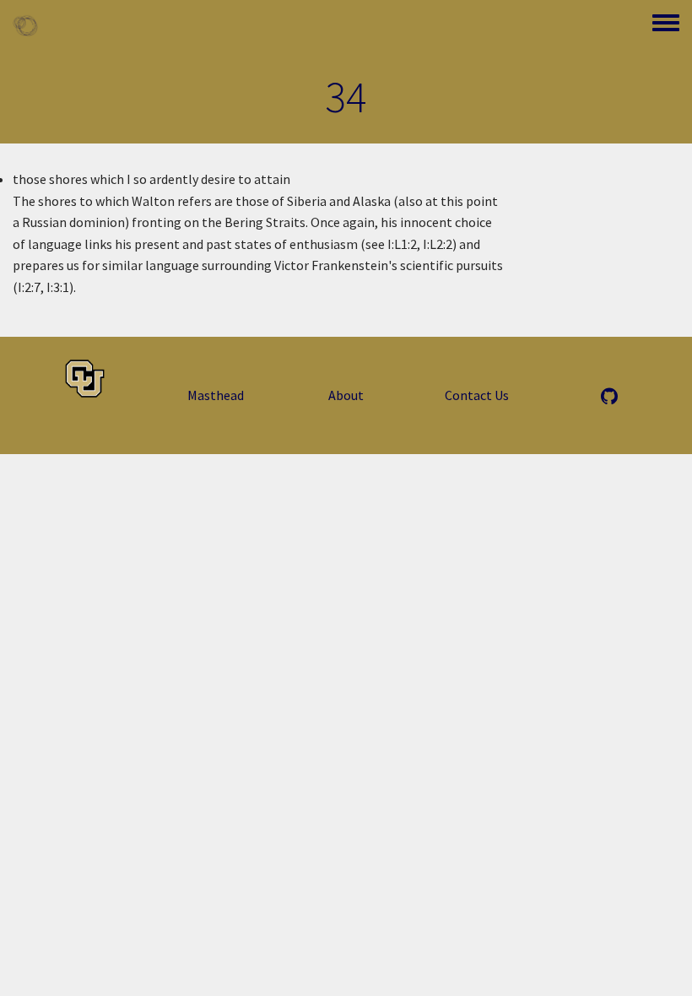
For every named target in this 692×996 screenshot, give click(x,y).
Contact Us (477, 395)
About (346, 395)
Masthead (215, 395)
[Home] (25, 25)
